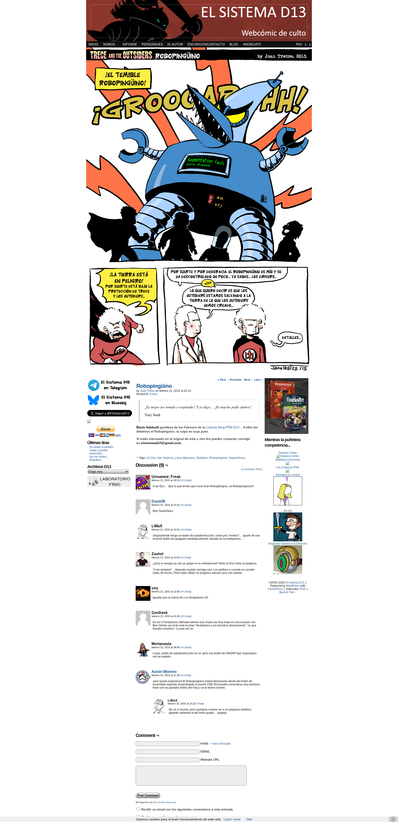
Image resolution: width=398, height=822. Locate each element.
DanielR (158, 501)
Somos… (110, 44)
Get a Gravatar (222, 743)
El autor (175, 44)
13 (148, 458)
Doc (153, 458)
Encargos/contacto (206, 44)
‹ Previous (235, 379)
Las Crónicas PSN (287, 467)
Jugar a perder (99, 450)
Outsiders (202, 458)
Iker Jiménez (165, 458)
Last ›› (258, 379)
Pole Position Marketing (164, 802)
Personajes (152, 44)
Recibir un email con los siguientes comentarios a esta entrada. (187, 809)
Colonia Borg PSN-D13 (222, 427)
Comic (153, 394)
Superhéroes (237, 458)
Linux (178, 458)
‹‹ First (221, 379)
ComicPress (275, 589)
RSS (299, 44)
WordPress (293, 585)
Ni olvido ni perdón (101, 447)
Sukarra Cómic (287, 452)
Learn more (232, 819)
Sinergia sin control (288, 475)
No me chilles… (99, 456)
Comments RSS (252, 469)
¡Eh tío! (287, 511)
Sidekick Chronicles (287, 459)
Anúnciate (252, 44)
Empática (95, 460)
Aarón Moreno (164, 672)
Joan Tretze (147, 390)
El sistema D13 (199, 20)
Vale (249, 819)
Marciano (189, 458)
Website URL (209, 759)
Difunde (130, 44)
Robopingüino (154, 386)
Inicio (93, 44)
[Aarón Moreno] (143, 683)
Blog (233, 44)
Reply (188, 480)
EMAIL (205, 751)
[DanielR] (143, 513)
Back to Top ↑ (287, 592)
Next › (248, 379)
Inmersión (96, 453)
